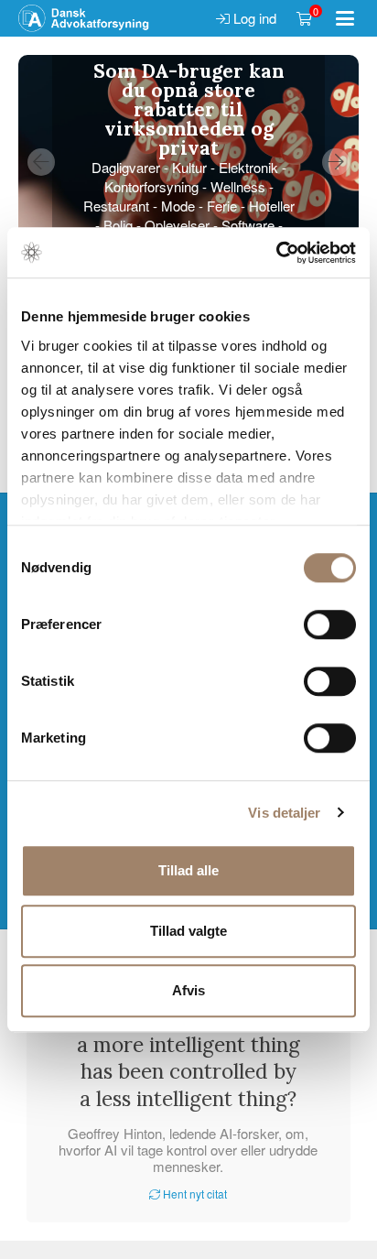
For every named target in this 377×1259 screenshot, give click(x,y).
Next (336, 162)
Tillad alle (188, 870)
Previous (41, 162)
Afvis (188, 990)
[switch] (330, 624)
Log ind (253, 17)
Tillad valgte (188, 931)
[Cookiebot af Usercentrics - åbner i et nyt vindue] (276, 253)
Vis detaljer (284, 812)
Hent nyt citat (193, 1193)
